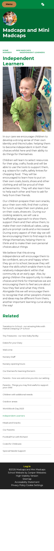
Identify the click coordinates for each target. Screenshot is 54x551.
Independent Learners (32, 52)
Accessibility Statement (27, 482)
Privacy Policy (18, 485)
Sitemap (27, 479)
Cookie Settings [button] (34, 485)
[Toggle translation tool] (43, 4)
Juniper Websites (37, 472)
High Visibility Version (27, 475)
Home (5, 50)
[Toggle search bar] (49, 4)
